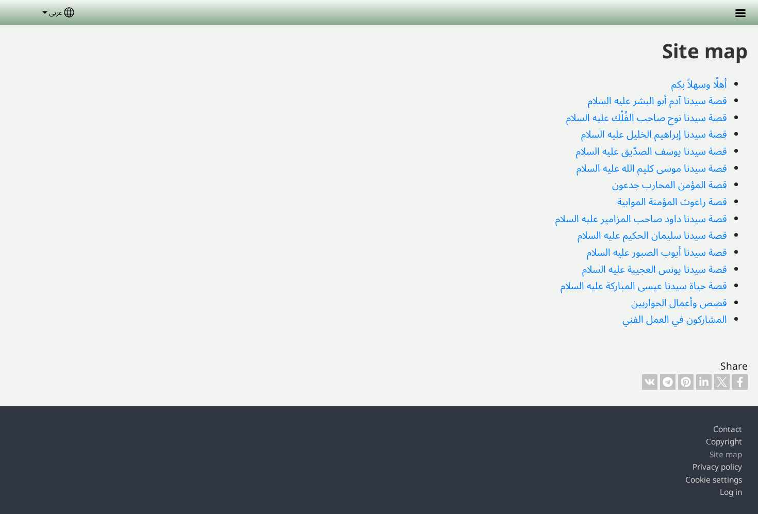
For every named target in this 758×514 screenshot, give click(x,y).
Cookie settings (713, 479)
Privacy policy (717, 466)
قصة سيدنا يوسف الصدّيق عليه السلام (651, 151)
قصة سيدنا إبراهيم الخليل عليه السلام (654, 134)
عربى (55, 12)
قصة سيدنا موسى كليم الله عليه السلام (651, 168)
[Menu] (734, 14)
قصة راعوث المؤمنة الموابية (672, 201)
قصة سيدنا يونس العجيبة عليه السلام (654, 269)
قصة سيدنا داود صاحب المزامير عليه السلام (641, 218)
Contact (727, 429)
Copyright (724, 441)
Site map (726, 454)
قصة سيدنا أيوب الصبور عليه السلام (657, 252)
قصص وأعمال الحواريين (679, 302)
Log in (731, 492)
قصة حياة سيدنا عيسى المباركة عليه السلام (644, 285)
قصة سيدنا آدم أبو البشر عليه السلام (657, 100)
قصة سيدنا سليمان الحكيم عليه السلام (652, 235)
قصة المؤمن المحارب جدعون (669, 184)
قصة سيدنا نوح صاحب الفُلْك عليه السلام (646, 117)
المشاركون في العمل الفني (674, 319)
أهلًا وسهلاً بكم (699, 84)
